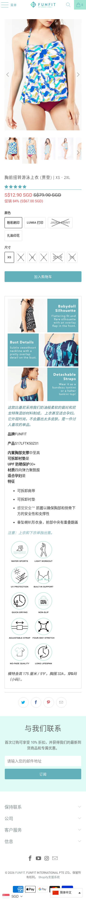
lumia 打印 (35, 222)
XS (9, 257)
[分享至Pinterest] (48, 702)
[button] (15, 187)
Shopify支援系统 (49, 877)
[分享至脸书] (36, 702)
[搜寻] (68, 5)
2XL (72, 257)
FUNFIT (20, 872)
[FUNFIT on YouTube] (38, 858)
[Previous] (8, 74)
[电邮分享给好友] (61, 702)
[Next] (78, 74)
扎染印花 (13, 235)
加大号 (57, 257)
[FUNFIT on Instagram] (47, 858)
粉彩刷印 (13, 222)
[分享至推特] (23, 702)
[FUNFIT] (43, 5)
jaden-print (60, 222)
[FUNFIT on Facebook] (30, 858)
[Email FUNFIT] (55, 858)
